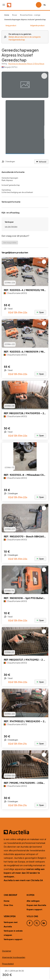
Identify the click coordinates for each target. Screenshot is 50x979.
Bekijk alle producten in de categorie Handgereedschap (25, 38)
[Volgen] (44, 262)
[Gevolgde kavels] (32, 5)
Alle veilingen (33, 901)
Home (6, 901)
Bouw (14, 15)
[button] (4, 5)
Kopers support (34, 909)
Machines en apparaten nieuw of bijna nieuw (26, 64)
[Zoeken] (26, 5)
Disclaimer (6, 951)
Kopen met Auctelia (36, 905)
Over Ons (8, 905)
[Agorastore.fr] (25, 832)
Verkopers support (13, 939)
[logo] (9, 4)
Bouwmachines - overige (30, 15)
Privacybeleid (8, 964)
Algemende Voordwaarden (13, 957)
